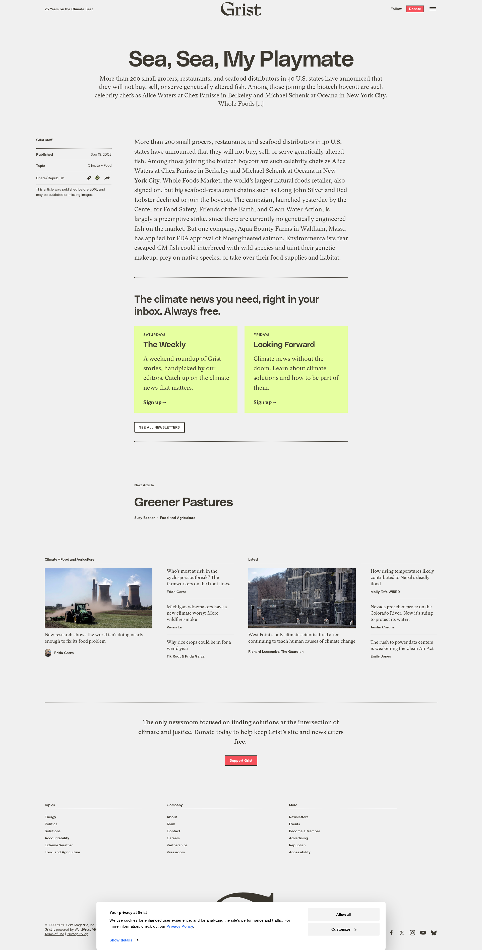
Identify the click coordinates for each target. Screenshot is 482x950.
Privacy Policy (77, 934)
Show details (120, 940)
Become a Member (304, 831)
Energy (50, 817)
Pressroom (176, 852)
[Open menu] (432, 9)
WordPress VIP (86, 929)
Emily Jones (381, 656)
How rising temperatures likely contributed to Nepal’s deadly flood (402, 577)
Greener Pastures (183, 501)
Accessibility (300, 852)
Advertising (298, 838)
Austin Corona (383, 627)
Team (171, 824)
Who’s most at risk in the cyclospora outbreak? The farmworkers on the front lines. (198, 577)
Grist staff (44, 140)
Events (294, 824)
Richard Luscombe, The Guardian (276, 651)
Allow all (343, 914)
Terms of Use (54, 934)
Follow (396, 9)
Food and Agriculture (177, 517)
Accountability (57, 838)
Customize (340, 929)
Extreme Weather (59, 845)
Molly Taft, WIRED (385, 591)
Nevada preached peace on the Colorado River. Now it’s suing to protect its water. (402, 613)
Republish (297, 845)
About (172, 817)
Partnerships (177, 845)
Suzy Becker (144, 517)
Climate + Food (99, 165)
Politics (51, 824)
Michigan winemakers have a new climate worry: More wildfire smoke (197, 613)
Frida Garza (64, 652)
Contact (173, 831)
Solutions (53, 831)
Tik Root (174, 656)
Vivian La (174, 627)
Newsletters (298, 817)
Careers (173, 838)
